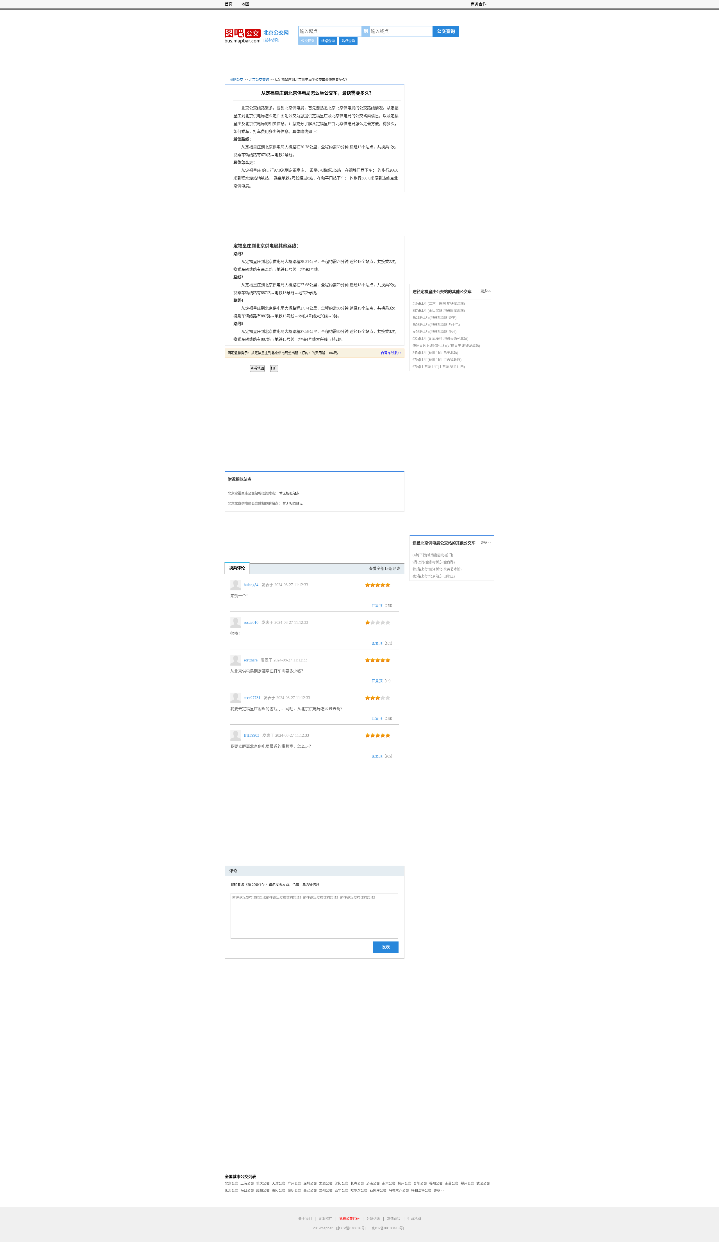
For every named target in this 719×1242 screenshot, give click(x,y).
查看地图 (257, 368)
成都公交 (263, 1191)
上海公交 (247, 1184)
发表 (386, 947)
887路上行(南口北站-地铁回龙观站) (439, 311)
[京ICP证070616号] (350, 1228)
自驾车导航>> (391, 353)
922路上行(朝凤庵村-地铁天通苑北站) (440, 339)
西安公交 (310, 1191)
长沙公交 (231, 1191)
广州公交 (294, 1184)
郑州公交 (467, 1184)
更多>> (486, 291)
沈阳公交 (341, 1184)
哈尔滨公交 (359, 1191)
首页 (229, 4)
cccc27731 (252, 698)
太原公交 (326, 1184)
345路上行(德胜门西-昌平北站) (435, 353)
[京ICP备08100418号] (387, 1228)
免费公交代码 (349, 1219)
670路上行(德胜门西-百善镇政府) (437, 360)
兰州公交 (326, 1191)
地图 (245, 4)
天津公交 (278, 1184)
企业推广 (325, 1219)
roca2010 (251, 622)
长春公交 (357, 1184)
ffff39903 (251, 735)
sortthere (251, 660)
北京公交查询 (259, 80)
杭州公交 (404, 1184)
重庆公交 (263, 1184)
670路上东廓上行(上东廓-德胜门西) (439, 367)
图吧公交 (236, 80)
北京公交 (231, 1184)
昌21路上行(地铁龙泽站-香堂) (434, 318)
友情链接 (394, 1219)
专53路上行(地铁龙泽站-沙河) (434, 332)
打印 (274, 368)
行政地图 (414, 1219)
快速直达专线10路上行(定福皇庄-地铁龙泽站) (446, 346)
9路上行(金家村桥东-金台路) (434, 562)
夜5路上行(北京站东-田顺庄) (434, 576)
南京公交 (388, 1184)
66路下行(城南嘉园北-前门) (433, 555)
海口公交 (247, 1191)
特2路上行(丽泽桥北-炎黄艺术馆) (437, 569)
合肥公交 (420, 1184)
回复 (375, 606)
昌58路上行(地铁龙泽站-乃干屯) (436, 325)
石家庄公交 (378, 1191)
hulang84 (251, 585)
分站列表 (373, 1219)
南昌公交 (451, 1184)
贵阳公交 (278, 1191)
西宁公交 (341, 1191)
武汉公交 (483, 1184)
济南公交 (373, 1184)
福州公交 (436, 1184)
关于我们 (305, 1219)
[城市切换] (271, 40)
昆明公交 (294, 1191)
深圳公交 (310, 1184)
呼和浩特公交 (421, 1191)
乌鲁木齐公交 (399, 1191)
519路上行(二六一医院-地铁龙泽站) (439, 304)
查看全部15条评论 (384, 569)
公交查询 (446, 31)
